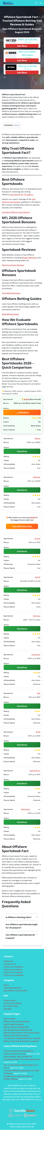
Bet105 (37, 577)
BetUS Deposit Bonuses (14, 1024)
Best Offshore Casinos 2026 (15, 990)
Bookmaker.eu (35, 771)
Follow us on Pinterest (13, 972)
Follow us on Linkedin (13, 969)
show (16, 125)
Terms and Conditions (13, 1003)
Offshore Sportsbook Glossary (16, 1035)
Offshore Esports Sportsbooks (17, 1021)
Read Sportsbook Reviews (13, 265)
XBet (38, 693)
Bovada (25, 257)
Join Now (22, 45)
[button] (22, 917)
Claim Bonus (22, 451)
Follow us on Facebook (13, 967)
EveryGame (36, 655)
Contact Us (8, 961)
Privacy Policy (9, 1000)
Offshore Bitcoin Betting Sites (16, 1027)
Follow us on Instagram (14, 975)
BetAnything (25, 809)
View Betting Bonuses (11, 293)
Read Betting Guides (10, 314)
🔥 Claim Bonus (22, 412)
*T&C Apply (27, 42)
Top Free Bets (9, 1018)
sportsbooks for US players (21, 194)
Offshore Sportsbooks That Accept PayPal (21, 1032)
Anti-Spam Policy (11, 1006)
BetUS (26, 399)
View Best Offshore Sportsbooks (16, 212)
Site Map (7, 1009)
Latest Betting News (12, 988)
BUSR (38, 732)
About (6, 985)
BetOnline (33, 257)
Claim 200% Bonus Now (22, 526)
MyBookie (36, 477)
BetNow (37, 438)
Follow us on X (10, 964)
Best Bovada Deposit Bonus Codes (18, 1030)
